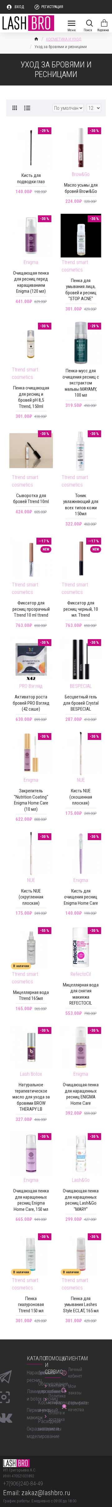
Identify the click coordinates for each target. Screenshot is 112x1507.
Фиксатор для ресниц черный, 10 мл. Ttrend (80, 609)
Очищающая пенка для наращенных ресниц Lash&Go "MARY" (81, 1200)
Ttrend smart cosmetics (75, 266)
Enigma (31, 262)
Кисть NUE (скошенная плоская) (80, 797)
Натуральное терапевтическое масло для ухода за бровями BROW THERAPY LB (31, 1097)
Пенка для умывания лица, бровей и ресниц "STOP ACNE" (80, 290)
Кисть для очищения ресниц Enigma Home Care (81, 897)
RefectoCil (81, 974)
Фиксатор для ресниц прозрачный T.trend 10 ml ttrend (31, 609)
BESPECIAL (81, 686)
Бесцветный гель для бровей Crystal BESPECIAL (81, 703)
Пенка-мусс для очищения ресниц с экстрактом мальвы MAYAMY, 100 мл (81, 383)
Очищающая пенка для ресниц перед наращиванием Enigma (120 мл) (31, 282)
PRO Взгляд (31, 686)
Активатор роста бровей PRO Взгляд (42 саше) (31, 703)
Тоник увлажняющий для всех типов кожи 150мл (80, 505)
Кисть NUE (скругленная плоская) (31, 897)
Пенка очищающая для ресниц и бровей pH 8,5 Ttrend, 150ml (31, 397)
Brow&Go (81, 174)
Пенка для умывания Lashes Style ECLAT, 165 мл (81, 1305)
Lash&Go (81, 1180)
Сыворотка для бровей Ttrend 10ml (31, 499)
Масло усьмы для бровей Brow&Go (81, 188)
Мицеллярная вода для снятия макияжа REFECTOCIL (81, 994)
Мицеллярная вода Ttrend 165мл (31, 995)
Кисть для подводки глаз (31, 178)
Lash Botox (31, 1074)
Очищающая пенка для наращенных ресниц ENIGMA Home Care (81, 1094)
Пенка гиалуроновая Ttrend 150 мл (31, 1305)
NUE (81, 780)
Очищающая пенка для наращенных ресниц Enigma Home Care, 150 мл (31, 1200)
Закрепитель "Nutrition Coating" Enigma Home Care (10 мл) (31, 800)
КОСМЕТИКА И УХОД (63, 39)
